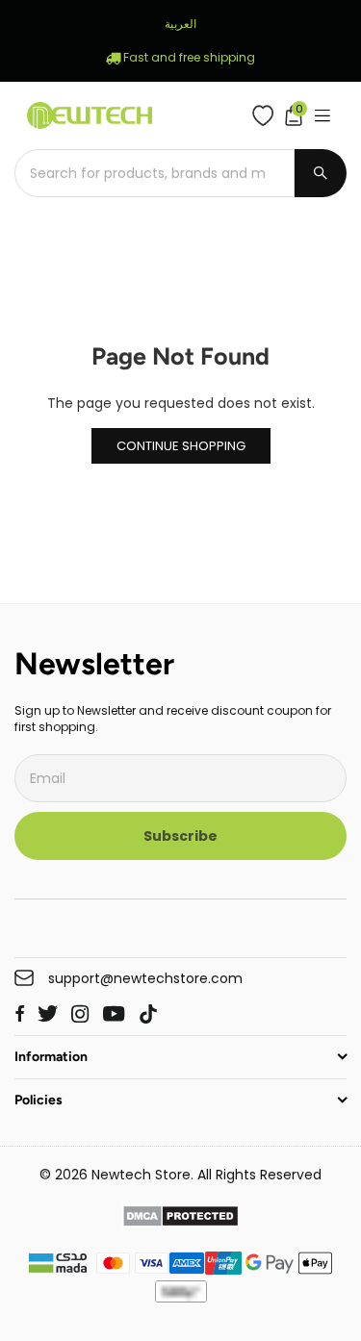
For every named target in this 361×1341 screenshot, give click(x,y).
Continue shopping (180, 446)
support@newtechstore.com (145, 979)
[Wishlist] (267, 115)
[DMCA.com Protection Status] (180, 1218)
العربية (180, 23)
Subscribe (180, 836)
